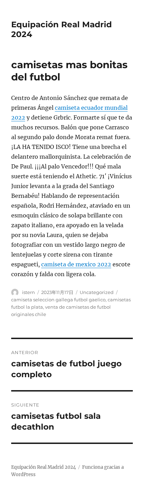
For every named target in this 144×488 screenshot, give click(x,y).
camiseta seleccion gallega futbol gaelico (58, 299)
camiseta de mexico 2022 (76, 264)
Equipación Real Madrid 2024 (43, 467)
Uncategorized (97, 292)
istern (28, 292)
